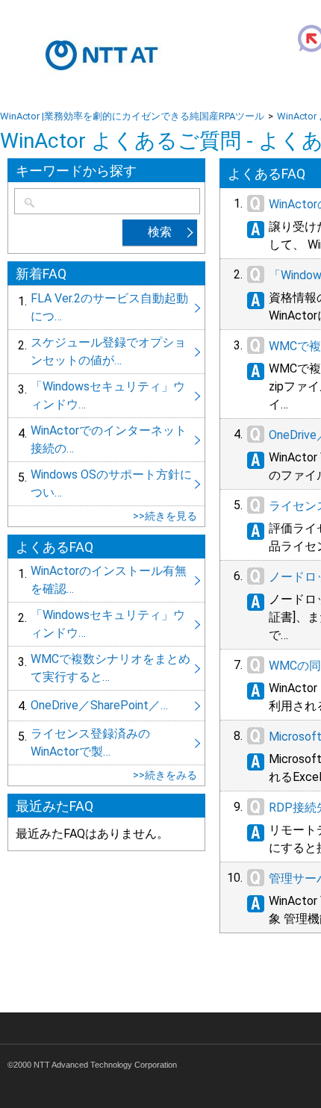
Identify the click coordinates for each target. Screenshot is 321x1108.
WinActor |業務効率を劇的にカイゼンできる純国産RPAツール (132, 116)
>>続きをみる (165, 775)
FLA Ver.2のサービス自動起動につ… (106, 307)
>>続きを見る (165, 516)
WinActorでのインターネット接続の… (106, 439)
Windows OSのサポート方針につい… (106, 483)
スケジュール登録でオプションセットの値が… (106, 351)
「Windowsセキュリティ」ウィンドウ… (106, 395)
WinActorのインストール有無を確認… (106, 580)
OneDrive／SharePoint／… (106, 705)
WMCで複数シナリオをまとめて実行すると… (106, 668)
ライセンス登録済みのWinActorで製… (106, 743)
